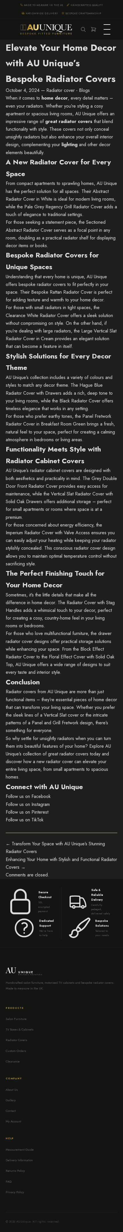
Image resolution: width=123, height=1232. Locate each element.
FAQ (8, 1181)
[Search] (83, 29)
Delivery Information (19, 1160)
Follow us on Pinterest (27, 812)
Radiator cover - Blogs (68, 90)
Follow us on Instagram (28, 804)
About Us (12, 1089)
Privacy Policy (15, 1192)
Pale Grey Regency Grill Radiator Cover (63, 206)
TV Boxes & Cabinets (19, 1029)
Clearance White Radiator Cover (37, 315)
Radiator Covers (16, 1040)
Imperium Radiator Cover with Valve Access (48, 532)
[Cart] (93, 29)
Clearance (13, 1061)
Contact (11, 1110)
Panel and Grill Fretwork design (62, 722)
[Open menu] (107, 29)
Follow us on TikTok (24, 819)
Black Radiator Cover (79, 401)
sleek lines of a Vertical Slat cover (46, 715)
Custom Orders (16, 1050)
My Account (13, 1121)
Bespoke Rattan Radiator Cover (61, 292)
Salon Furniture (16, 1019)
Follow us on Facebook (28, 796)
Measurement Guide (20, 1149)
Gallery (11, 1100)
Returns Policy (15, 1170)
